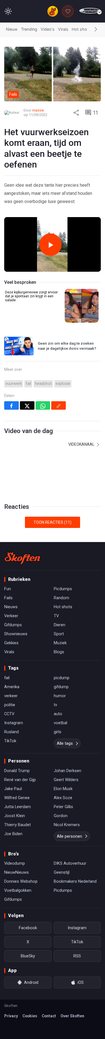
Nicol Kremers (67, 824)
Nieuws (11, 606)
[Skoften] (22, 557)
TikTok (10, 740)
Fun (7, 588)
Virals (63, 29)
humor (60, 695)
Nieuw (12, 29)
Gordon (60, 815)
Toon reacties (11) (52, 522)
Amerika (11, 686)
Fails (8, 597)
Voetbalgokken (17, 890)
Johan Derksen (67, 770)
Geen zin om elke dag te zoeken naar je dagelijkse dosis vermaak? (67, 346)
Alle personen (69, 836)
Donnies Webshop (21, 881)
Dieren (59, 624)
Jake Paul (13, 788)
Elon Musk (63, 788)
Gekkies (11, 642)
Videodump (14, 863)
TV (56, 615)
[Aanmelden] (90, 11)
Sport (59, 633)
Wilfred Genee (17, 797)
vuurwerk (13, 383)
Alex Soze (63, 797)
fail (28, 383)
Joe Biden (13, 833)
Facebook (28, 927)
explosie (62, 383)
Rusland (11, 731)
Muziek (60, 642)
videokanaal (81, 444)
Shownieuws (15, 633)
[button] (96, 30)
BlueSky (28, 955)
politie (9, 704)
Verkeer (11, 615)
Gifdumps (13, 624)
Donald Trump (17, 770)
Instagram (13, 722)
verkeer (11, 695)
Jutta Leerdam (17, 806)
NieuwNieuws (16, 872)
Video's (48, 29)
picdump (61, 677)
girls (57, 731)
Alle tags (65, 743)
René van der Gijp (20, 779)
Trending (29, 29)
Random (61, 597)
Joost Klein (14, 815)
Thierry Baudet (17, 824)
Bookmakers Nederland (75, 881)
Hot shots (81, 29)
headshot (43, 383)
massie (38, 110)
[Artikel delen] (76, 112)
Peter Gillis (63, 806)
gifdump (61, 686)
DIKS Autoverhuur (70, 863)
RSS (77, 955)
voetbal (60, 722)
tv (55, 704)
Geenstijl (61, 872)
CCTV (9, 713)
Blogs (59, 651)
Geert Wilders (66, 779)
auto (58, 713)
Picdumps (63, 588)
